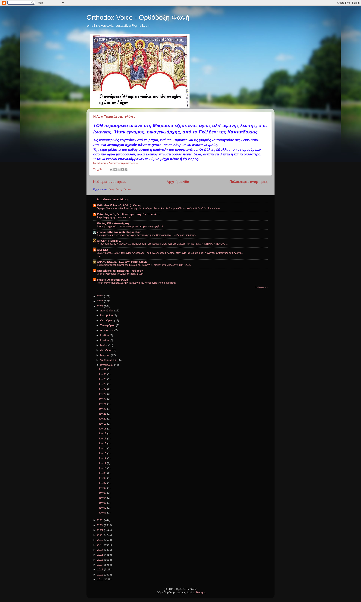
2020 (100, 535)
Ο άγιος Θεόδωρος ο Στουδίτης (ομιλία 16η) (120, 273)
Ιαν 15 (103, 443)
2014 (100, 564)
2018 (100, 545)
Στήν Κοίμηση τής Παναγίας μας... (115, 217)
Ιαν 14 (103, 448)
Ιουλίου (105, 335)
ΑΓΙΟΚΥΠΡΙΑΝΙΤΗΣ (109, 240)
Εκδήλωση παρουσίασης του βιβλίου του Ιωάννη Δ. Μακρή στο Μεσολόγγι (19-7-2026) (144, 265)
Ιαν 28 (103, 384)
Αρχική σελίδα (178, 182)
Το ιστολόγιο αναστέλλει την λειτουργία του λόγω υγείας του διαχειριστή (136, 282)
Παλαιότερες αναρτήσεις (248, 182)
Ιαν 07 (103, 483)
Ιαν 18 (103, 428)
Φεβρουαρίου (108, 360)
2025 (100, 301)
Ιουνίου (105, 340)
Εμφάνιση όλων (261, 287)
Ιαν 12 (103, 458)
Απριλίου (105, 350)
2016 (100, 554)
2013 (100, 569)
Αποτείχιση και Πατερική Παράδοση (120, 270)
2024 (100, 306)
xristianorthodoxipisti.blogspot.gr (119, 232)
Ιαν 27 (103, 389)
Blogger (200, 592)
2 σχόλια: (99, 169)
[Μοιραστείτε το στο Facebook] (122, 169)
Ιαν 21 (103, 413)
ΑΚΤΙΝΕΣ (102, 249)
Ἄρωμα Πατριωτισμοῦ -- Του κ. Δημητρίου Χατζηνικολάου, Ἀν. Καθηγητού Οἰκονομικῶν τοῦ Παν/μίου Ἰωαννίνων (158, 208)
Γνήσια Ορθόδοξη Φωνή (112, 279)
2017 (100, 549)
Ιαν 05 (103, 492)
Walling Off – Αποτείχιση (113, 223)
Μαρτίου (105, 355)
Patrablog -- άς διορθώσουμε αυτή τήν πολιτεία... (128, 214)
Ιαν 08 (103, 478)
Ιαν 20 (103, 418)
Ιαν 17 (103, 433)
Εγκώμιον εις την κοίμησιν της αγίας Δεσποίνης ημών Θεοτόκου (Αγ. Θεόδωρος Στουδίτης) (146, 235)
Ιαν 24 (103, 404)
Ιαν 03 (103, 502)
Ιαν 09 (103, 473)
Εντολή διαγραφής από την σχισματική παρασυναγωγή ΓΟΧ (130, 226)
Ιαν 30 (103, 374)
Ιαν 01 (103, 512)
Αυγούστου (107, 330)
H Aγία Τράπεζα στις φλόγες (114, 116)
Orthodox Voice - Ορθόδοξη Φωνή (137, 17)
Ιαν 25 (103, 399)
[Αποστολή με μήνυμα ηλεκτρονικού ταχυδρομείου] (112, 169)
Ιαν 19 (103, 423)
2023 (100, 520)
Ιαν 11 (103, 463)
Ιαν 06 (103, 488)
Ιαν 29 (103, 379)
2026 (100, 296)
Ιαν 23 (103, 408)
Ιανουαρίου (107, 364)
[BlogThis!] (115, 169)
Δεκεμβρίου (107, 310)
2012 (100, 574)
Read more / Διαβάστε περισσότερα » (115, 163)
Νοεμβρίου (107, 315)
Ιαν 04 (103, 497)
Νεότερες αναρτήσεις (109, 182)
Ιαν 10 (103, 468)
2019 (100, 539)
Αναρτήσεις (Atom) (119, 189)
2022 (100, 525)
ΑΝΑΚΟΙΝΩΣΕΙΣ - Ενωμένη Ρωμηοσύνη (122, 261)
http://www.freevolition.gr (113, 199)
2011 (100, 579)
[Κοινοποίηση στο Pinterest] (126, 169)
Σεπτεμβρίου (108, 325)
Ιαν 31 (103, 369)
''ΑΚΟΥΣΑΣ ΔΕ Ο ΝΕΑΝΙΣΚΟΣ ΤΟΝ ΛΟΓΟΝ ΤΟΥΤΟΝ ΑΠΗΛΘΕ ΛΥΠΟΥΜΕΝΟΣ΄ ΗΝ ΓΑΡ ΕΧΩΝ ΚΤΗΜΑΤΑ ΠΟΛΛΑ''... (162, 243)
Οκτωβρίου (107, 320)
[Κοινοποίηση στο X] (119, 169)
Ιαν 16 (103, 438)
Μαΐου (104, 345)
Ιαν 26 (103, 394)
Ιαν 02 (103, 507)
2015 (100, 559)
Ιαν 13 (103, 453)
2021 (100, 530)
